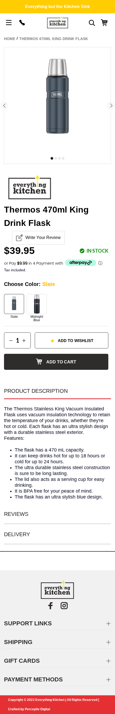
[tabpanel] (57, 100)
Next (111, 105)
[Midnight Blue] (37, 304)
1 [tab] (52, 158)
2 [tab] (55, 158)
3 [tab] (59, 158)
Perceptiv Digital (37, 709)
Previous (4, 105)
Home (9, 39)
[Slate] (14, 304)
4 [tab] (63, 158)
